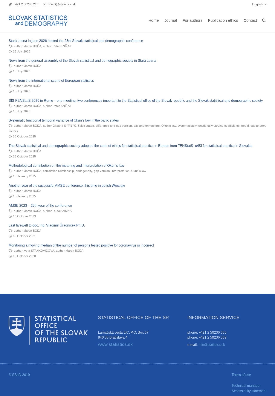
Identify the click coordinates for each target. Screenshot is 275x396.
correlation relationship (58, 171)
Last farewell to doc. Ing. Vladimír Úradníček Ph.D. (47, 225)
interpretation (121, 171)
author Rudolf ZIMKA (57, 211)
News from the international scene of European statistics (51, 80)
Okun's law (168, 125)
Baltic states (86, 125)
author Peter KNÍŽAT (57, 46)
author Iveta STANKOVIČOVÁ (34, 250)
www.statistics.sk (115, 344)
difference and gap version (114, 125)
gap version (102, 171)
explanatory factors (147, 125)
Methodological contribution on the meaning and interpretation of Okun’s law (66, 165)
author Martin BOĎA (27, 46)
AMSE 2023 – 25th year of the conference (40, 205)
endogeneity (84, 171)
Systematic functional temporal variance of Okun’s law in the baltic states (64, 120)
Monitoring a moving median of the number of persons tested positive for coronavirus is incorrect (81, 245)
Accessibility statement (249, 391)
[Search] (264, 20)
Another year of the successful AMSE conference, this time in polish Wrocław (67, 185)
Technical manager (246, 385)
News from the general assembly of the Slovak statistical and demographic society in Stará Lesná (82, 60)
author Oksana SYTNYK (59, 125)
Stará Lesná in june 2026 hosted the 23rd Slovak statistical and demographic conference (76, 41)
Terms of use (241, 375)
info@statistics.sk (212, 345)
